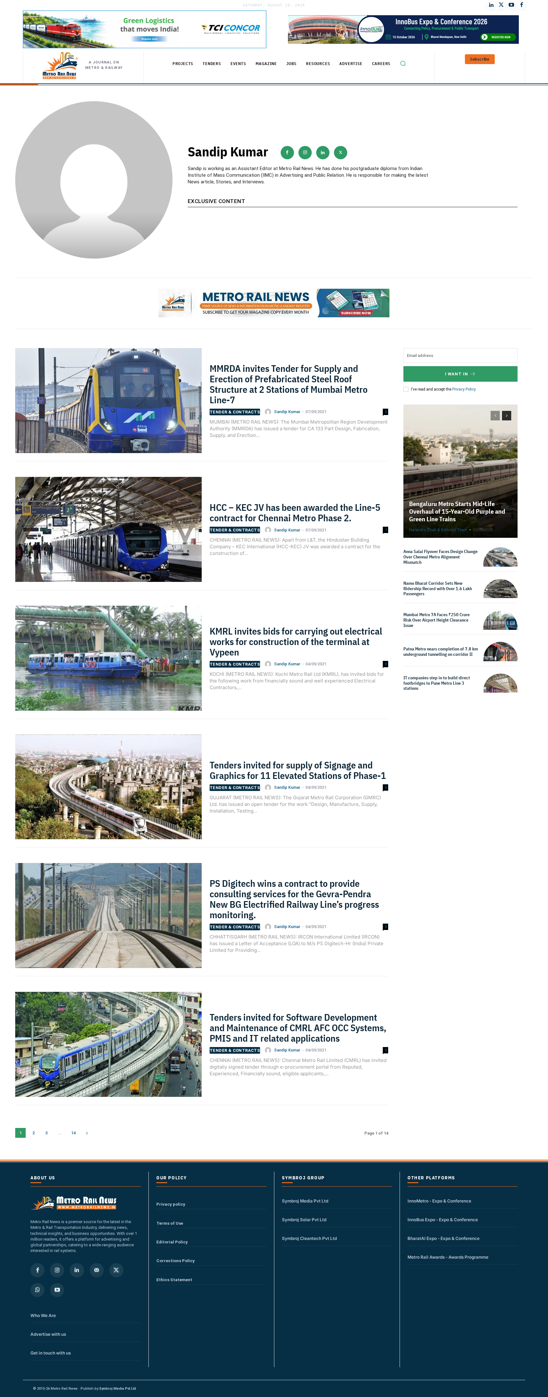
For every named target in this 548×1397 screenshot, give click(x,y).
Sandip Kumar (287, 411)
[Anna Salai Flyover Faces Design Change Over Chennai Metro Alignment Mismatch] (500, 564)
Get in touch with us (50, 1352)
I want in (456, 374)
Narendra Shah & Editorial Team (438, 529)
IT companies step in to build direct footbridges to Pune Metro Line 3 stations (436, 683)
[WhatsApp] (37, 1290)
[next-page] (87, 1133)
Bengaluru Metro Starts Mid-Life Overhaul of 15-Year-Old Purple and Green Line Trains (457, 511)
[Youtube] (511, 5)
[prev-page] (495, 415)
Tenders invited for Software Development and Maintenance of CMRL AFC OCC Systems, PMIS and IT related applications (298, 1027)
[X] (340, 152)
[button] (403, 63)
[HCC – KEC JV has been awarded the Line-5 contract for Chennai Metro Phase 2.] (108, 533)
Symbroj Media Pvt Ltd (305, 1200)
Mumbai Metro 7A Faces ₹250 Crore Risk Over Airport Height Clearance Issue (436, 620)
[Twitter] (501, 5)
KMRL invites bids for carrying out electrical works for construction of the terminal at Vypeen (296, 641)
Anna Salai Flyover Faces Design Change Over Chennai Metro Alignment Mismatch (440, 557)
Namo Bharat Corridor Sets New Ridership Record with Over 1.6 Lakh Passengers (437, 588)
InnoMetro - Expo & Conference (439, 1200)
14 (73, 1132)
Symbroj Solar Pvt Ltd (304, 1219)
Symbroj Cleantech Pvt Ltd (309, 1238)
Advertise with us (48, 1334)
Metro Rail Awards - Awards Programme (448, 1257)
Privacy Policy (463, 389)
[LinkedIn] (491, 5)
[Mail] (97, 1270)
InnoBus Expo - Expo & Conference (443, 1219)
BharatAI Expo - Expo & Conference (444, 1238)
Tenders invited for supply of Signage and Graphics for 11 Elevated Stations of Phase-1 (298, 770)
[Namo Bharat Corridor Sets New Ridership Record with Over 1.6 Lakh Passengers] (500, 596)
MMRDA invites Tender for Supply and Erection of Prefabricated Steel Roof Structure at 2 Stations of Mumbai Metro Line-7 (289, 384)
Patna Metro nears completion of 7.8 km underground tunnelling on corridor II (440, 651)
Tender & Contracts (235, 412)
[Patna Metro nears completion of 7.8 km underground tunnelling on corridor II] (500, 659)
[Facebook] (521, 5)
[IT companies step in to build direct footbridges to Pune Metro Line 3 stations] (500, 691)
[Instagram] (305, 152)
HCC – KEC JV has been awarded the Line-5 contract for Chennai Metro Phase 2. (295, 512)
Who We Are (43, 1315)
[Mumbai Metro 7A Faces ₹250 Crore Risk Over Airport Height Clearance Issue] (500, 627)
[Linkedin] (322, 152)
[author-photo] (269, 412)
